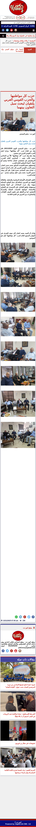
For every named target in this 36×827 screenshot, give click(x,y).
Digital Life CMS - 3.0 (23, 824)
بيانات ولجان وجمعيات (20, 41)
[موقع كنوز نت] (18, 640)
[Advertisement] (18, 72)
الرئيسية (32, 41)
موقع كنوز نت (27, 628)
